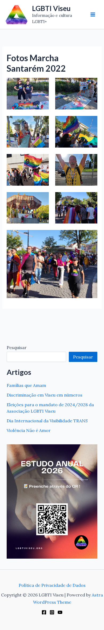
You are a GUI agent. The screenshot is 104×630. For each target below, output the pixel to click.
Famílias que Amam (26, 385)
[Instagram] (52, 612)
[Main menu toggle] (93, 14)
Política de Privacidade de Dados (52, 585)
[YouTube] (60, 612)
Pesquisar (17, 347)
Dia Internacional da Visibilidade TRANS (47, 420)
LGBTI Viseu (51, 8)
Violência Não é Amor (29, 430)
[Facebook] (44, 612)
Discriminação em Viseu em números (44, 395)
